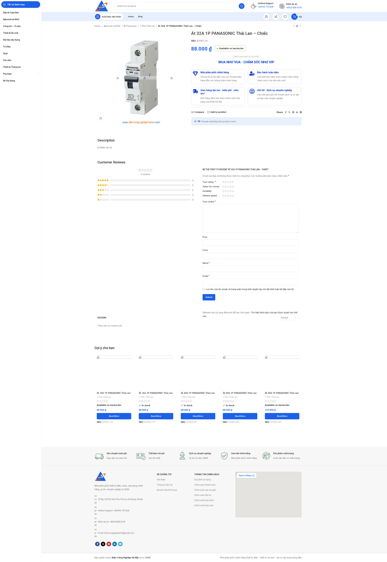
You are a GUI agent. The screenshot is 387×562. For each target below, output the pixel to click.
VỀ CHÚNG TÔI (164, 474)
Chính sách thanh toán (205, 485)
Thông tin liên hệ (164, 485)
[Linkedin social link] (297, 112)
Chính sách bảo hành (204, 500)
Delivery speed (210, 196)
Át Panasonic (130, 26)
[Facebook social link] (285, 112)
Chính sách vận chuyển (205, 490)
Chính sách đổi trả (202, 495)
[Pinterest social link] (293, 112)
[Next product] (300, 26)
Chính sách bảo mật (203, 505)
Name (206, 263)
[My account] (266, 17)
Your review (209, 201)
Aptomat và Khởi (112, 26)
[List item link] (119, 499)
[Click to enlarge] (100, 118)
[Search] (241, 6)
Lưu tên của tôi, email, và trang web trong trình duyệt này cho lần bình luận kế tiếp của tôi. (250, 289)
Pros (205, 237)
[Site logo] (101, 6)
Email (206, 276)
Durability (207, 191)
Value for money (211, 186)
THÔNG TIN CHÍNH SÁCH (206, 474)
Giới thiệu (161, 479)
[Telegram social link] (301, 112)
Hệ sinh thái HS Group (167, 490)
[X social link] (289, 112)
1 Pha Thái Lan (147, 26)
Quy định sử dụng (202, 479)
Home (97, 26)
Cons (205, 250)
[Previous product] (294, 26)
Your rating (209, 182)
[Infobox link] (113, 456)
